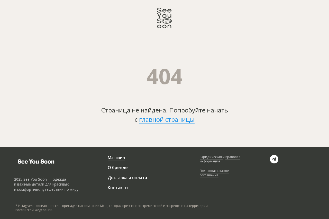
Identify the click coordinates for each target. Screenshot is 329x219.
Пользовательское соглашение (214, 173)
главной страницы (167, 119)
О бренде (118, 167)
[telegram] (274, 162)
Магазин (116, 157)
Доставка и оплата (127, 177)
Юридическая (211, 157)
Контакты (118, 187)
